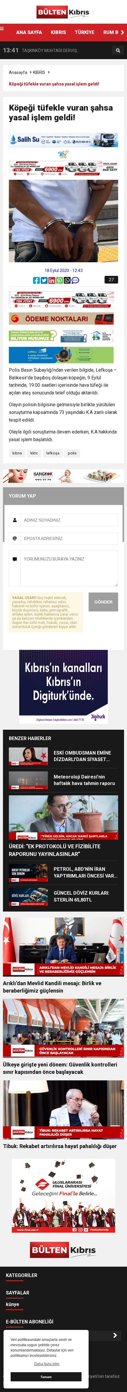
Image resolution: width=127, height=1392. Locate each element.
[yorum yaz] (75, 281)
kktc (34, 453)
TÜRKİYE (85, 32)
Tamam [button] (46, 1377)
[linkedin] (52, 281)
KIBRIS (58, 32)
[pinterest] (60, 281)
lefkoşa (52, 453)
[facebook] (37, 281)
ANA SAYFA (29, 32)
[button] (122, 32)
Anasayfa (18, 72)
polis (72, 453)
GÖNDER (104, 602)
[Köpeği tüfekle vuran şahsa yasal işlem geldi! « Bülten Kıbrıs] (63, 11)
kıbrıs (17, 453)
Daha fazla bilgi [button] (46, 1364)
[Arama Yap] (118, 50)
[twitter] (44, 281)
